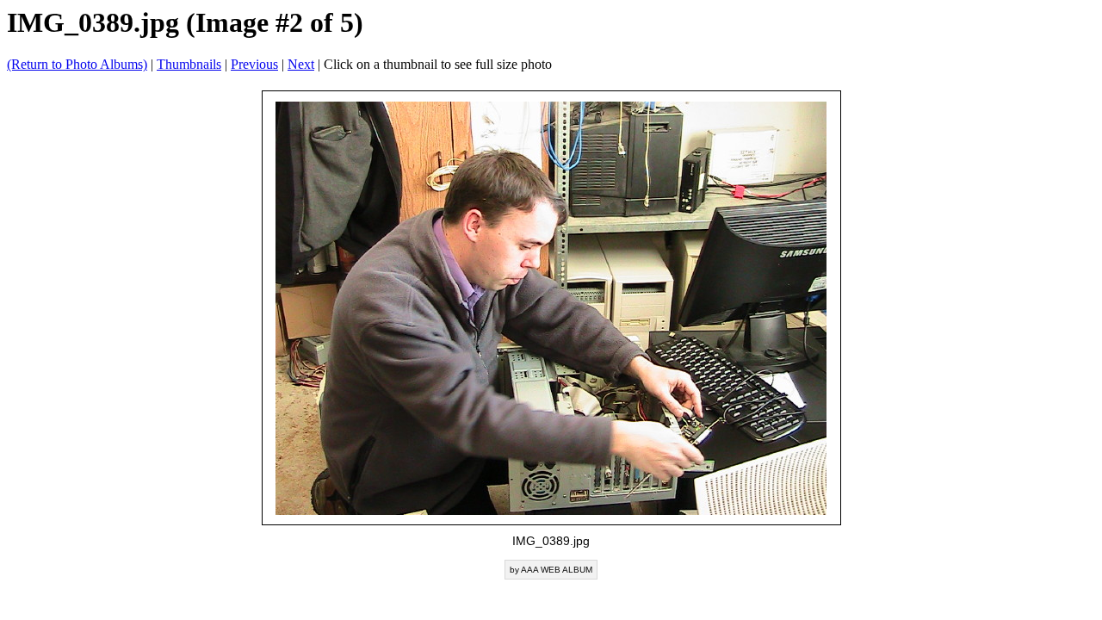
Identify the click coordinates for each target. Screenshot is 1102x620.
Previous (254, 64)
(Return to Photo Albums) (77, 64)
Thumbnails (189, 64)
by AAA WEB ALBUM (551, 569)
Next (301, 64)
